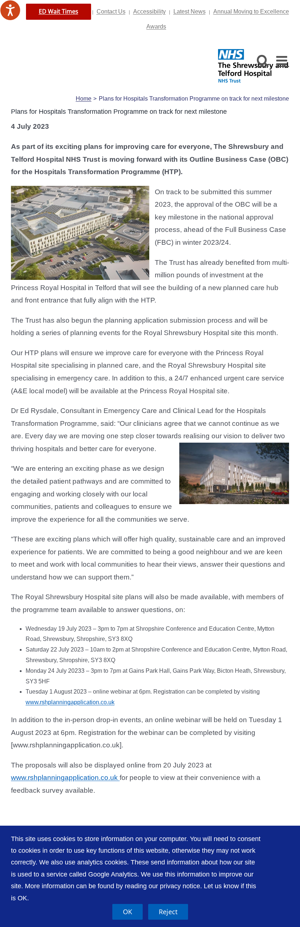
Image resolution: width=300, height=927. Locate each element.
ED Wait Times (58, 11)
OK (127, 911)
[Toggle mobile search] (263, 60)
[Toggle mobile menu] (282, 60)
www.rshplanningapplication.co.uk (70, 702)
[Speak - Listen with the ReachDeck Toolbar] (10, 10)
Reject (168, 911)
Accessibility (149, 11)
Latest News (189, 11)
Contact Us (111, 11)
